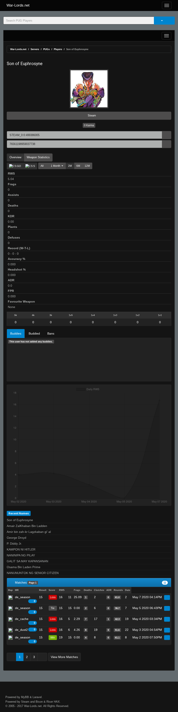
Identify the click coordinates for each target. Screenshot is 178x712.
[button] (56, 166)
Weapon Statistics (38, 157)
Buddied (34, 333)
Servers (35, 49)
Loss (53, 597)
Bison (39, 701)
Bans (50, 333)
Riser (49, 701)
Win (52, 637)
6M (78, 165)
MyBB (25, 697)
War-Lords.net (18, 5)
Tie (52, 608)
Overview (15, 157)
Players (58, 49)
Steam (91, 115)
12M (87, 165)
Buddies (15, 333)
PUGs (46, 49)
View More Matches (64, 657)
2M (70, 165)
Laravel (37, 697)
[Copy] (166, 135)
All (42, 165)
